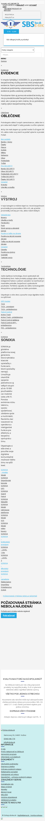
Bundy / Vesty (6, 142)
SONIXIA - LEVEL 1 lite (4, 550)
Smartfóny (5, 584)
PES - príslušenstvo (8, 328)
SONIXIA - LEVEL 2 (4, 558)
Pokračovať (9, 615)
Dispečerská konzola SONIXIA (6, 483)
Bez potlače (5, 139)
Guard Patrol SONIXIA (4, 496)
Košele (3, 150)
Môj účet (4, 794)
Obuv (3, 158)
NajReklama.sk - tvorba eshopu (30, 815)
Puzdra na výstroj (8, 252)
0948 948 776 (9, 739)
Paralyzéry (5, 223)
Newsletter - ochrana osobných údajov (16, 777)
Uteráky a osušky (8, 187)
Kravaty (4, 184)
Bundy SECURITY (8, 168)
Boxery (4, 217)
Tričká (3, 163)
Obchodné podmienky (9, 764)
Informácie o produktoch (10, 757)
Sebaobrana (5, 215)
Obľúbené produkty (8, 800)
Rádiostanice (6, 582)
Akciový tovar (6, 792)
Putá (3, 225)
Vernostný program (8, 754)
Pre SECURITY (6, 166)
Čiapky (3, 144)
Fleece (3, 147)
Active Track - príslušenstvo (12, 317)
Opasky (4, 249)
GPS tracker (5, 301)
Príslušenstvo (6, 587)
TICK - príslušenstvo (9, 309)
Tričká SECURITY (7, 176)
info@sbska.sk (9, 742)
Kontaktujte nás (7, 784)
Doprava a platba (8, 766)
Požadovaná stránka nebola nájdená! (20, 596)
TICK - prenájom (7, 306)
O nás (3, 749)
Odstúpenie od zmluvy (10, 774)
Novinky (4, 789)
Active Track (6, 314)
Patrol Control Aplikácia (10, 320)
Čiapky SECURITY (8, 179)
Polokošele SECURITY (9, 174)
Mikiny (3, 152)
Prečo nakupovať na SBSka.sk (12, 751)
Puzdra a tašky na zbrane (11, 233)
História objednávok (9, 797)
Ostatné (4, 182)
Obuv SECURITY (7, 171)
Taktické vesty (6, 257)
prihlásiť (20, 5)
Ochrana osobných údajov (11, 769)
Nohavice (4, 155)
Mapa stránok (6, 787)
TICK (3, 304)
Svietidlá (4, 255)
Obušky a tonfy (7, 220)
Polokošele (5, 160)
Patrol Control (6, 312)
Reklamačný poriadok (9, 772)
